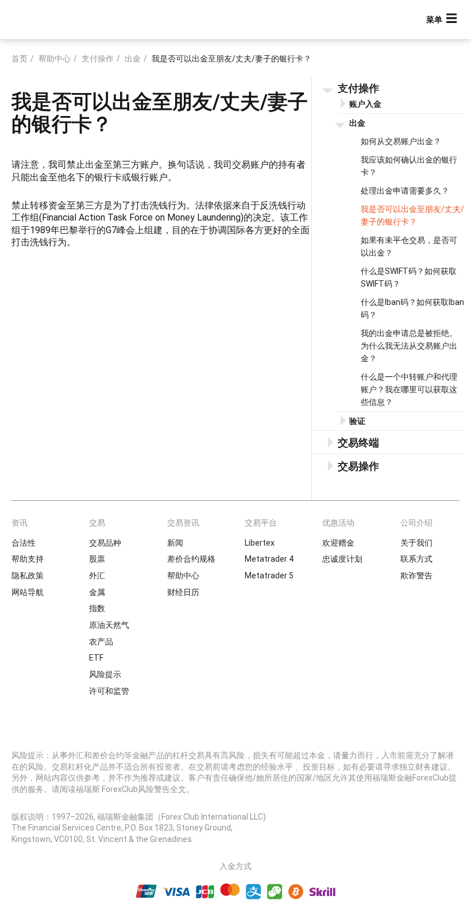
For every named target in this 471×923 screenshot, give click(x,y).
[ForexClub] (53, 19)
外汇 (97, 575)
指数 (97, 608)
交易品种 (105, 542)
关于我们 (416, 542)
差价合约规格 (191, 558)
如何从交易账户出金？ (401, 141)
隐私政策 (27, 575)
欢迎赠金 (338, 542)
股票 (97, 558)
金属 (97, 592)
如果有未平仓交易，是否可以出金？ (409, 246)
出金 (133, 58)
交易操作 (358, 466)
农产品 (101, 641)
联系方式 (416, 558)
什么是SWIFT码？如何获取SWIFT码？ (409, 277)
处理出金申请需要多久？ (405, 190)
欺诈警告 (416, 575)
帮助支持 (27, 558)
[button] (443, 19)
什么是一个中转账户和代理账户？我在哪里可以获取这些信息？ (409, 389)
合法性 (23, 542)
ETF (96, 657)
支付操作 (98, 58)
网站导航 (27, 592)
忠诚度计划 (342, 558)
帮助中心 (54, 58)
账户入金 (365, 104)
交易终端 (358, 443)
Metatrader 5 (269, 575)
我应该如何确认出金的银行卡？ (409, 166)
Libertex (260, 542)
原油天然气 (109, 625)
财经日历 (183, 592)
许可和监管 (109, 691)
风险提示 (105, 674)
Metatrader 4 (269, 558)
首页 (19, 58)
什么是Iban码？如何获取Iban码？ (412, 308)
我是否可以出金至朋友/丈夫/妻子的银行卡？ (412, 215)
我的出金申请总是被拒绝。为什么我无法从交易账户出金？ (409, 346)
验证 (357, 421)
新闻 (175, 542)
